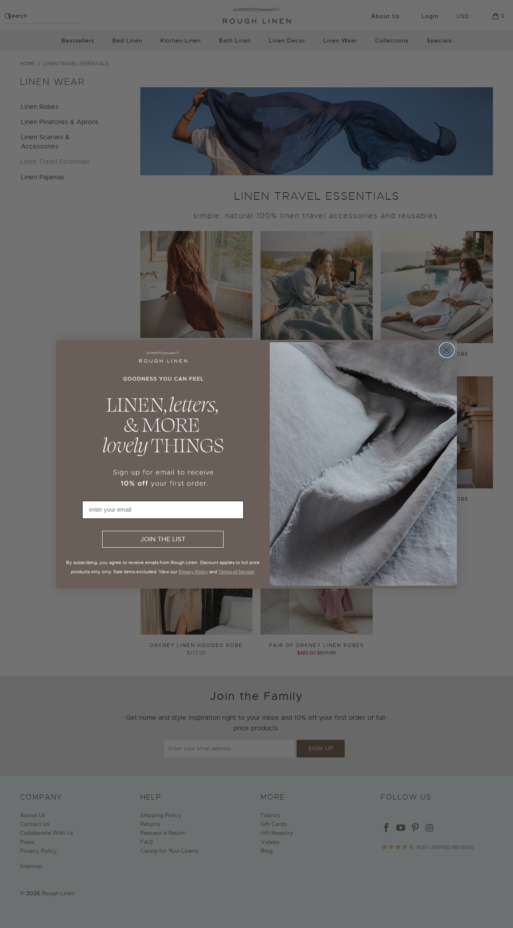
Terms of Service (236, 571)
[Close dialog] (447, 350)
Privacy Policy (193, 571)
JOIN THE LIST (163, 539)
